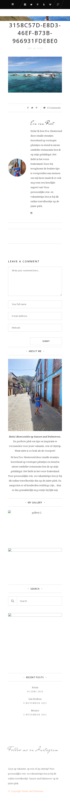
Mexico (35, 710)
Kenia (35, 687)
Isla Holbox (35, 699)
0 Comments (54, 107)
